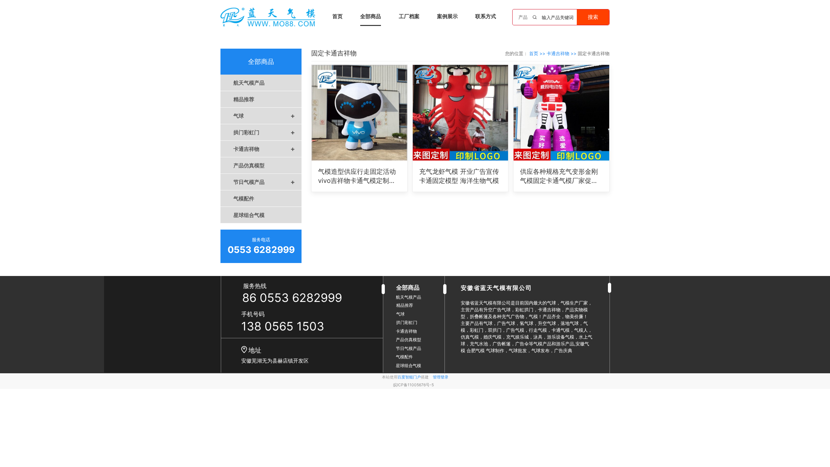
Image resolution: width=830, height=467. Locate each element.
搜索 (593, 17)
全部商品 (370, 16)
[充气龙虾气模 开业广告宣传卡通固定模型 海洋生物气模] (460, 113)
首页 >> (538, 53)
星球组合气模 (249, 215)
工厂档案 (409, 16)
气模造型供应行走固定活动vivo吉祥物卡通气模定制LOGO (357, 176)
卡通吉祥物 (264, 149)
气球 (264, 116)
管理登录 (440, 377)
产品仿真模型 (249, 165)
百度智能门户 (409, 377)
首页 (337, 16)
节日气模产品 (264, 182)
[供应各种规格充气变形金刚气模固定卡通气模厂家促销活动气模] (561, 113)
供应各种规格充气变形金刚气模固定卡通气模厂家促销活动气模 (559, 176)
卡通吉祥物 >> (562, 53)
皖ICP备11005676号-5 (413, 384)
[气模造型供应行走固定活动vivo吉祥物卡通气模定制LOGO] (359, 113)
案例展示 (447, 16)
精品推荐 (243, 99)
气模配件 (243, 198)
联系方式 (485, 16)
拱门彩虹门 (264, 132)
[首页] (267, 17)
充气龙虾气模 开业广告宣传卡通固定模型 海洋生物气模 (459, 176)
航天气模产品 (249, 82)
